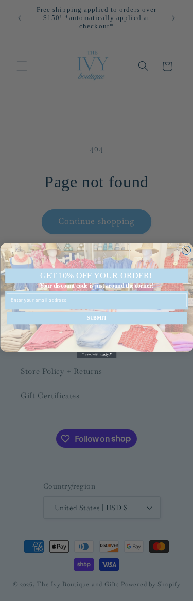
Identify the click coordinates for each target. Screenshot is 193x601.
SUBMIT (97, 318)
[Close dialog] (186, 250)
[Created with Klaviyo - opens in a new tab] (96, 355)
